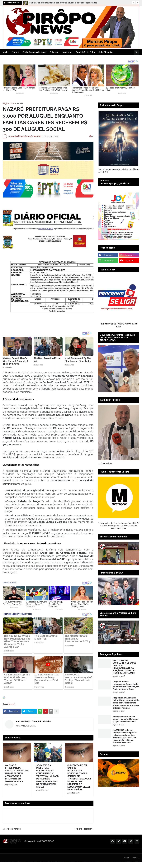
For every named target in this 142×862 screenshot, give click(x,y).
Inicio (126, 857)
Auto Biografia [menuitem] (105, 52)
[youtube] (124, 841)
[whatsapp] (137, 841)
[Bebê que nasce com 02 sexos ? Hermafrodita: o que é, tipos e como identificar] (104, 719)
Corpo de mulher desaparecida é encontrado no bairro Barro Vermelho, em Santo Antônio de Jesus (126, 685)
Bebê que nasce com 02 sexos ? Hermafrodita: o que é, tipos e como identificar (125, 719)
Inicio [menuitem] (5, 52)
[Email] (51, 711)
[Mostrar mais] (56, 711)
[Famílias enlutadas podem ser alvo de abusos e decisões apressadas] (25, 3)
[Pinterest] (45, 711)
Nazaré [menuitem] (15, 52)
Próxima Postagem (83, 829)
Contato (135, 857)
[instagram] (130, 841)
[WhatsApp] (40, 711)
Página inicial (9, 103)
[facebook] (112, 841)
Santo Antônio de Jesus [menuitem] (34, 52)
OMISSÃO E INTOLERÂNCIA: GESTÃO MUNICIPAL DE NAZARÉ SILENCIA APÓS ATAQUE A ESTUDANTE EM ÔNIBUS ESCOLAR (16, 773)
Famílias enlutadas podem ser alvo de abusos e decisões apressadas (63, 3)
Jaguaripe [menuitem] (67, 52)
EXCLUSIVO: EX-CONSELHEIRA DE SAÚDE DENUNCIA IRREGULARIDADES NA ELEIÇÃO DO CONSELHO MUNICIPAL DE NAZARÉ (124, 666)
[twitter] (118, 841)
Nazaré (20, 103)
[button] (133, 3)
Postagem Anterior (12, 829)
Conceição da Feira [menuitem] (85, 52)
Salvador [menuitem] (54, 52)
